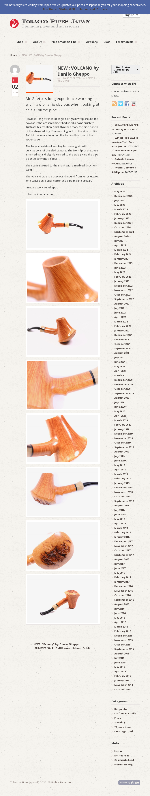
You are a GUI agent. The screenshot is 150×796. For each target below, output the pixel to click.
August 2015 (121, 653)
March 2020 (121, 420)
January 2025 (121, 218)
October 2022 (122, 294)
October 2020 (122, 388)
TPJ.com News (122, 727)
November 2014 (123, 684)
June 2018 (119, 514)
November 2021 (123, 339)
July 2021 (119, 357)
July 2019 (119, 456)
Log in (118, 751)
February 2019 (122, 478)
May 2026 (119, 191)
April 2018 (120, 523)
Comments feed (124, 760)
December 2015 (123, 635)
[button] (131, 14)
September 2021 (124, 348)
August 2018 (121, 505)
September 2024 (124, 231)
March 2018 (121, 528)
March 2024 (121, 249)
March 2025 (121, 209)
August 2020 (121, 397)
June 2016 (119, 613)
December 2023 (123, 263)
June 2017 (119, 568)
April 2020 (120, 415)
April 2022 (120, 317)
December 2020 (123, 379)
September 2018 (124, 501)
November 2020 (123, 384)
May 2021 (119, 366)
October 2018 (122, 496)
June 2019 (119, 460)
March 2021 (121, 375)
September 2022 (124, 299)
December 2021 (123, 335)
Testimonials (124, 42)
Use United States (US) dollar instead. (69, 9)
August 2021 (121, 353)
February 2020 (122, 424)
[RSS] (114, 104)
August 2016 (121, 604)
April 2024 (120, 245)
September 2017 (124, 554)
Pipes (117, 718)
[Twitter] (121, 104)
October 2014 (122, 689)
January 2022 (121, 330)
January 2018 (121, 537)
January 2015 (121, 680)
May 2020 (119, 411)
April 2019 (120, 469)
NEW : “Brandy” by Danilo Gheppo (55, 644)
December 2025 (123, 196)
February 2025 (122, 214)
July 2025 (119, 200)
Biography (120, 709)
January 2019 (121, 483)
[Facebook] (127, 104)
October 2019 (122, 442)
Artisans (92, 42)
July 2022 (119, 308)
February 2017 (122, 577)
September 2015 (124, 649)
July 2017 (119, 563)
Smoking (119, 722)
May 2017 (119, 572)
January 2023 (121, 281)
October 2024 (122, 227)
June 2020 (119, 406)
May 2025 (119, 205)
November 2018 (123, 492)
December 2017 (123, 541)
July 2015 (119, 658)
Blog (107, 42)
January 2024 (121, 258)
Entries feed (122, 755)
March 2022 (121, 321)
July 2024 (119, 240)
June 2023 (119, 267)
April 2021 (120, 370)
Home (13, 55)
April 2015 (120, 671)
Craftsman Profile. (125, 713)
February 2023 (122, 276)
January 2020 (121, 429)
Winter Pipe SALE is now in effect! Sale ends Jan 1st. (124, 142)
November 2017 (123, 546)
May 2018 (119, 519)
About (37, 42)
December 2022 (123, 285)
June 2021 (119, 361)
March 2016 (121, 626)
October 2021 (122, 344)
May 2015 (119, 667)
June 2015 (119, 662)
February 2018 (122, 532)
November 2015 (123, 640)
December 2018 (123, 487)
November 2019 (123, 438)
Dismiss (101, 9)
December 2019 (123, 433)
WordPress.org (123, 764)
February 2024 (122, 254)
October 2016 (122, 595)
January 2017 (121, 581)
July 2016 (119, 608)
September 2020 (124, 393)
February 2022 (122, 326)
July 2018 (119, 510)
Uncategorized (71, 78)
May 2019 (119, 465)
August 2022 (121, 303)
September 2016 (124, 599)
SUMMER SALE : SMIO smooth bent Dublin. (65, 648)
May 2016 (119, 617)
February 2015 (122, 676)
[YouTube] (133, 104)
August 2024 (121, 236)
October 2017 (122, 550)
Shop (19, 42)
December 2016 (123, 586)
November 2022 (123, 290)
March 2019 (121, 474)
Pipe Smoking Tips (63, 42)
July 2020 (119, 402)
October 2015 (122, 644)
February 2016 (122, 631)
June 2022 (119, 312)
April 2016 (120, 622)
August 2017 (121, 559)
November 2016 (123, 590)
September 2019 (124, 447)
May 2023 (119, 272)
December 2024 (123, 222)
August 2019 (121, 451)
